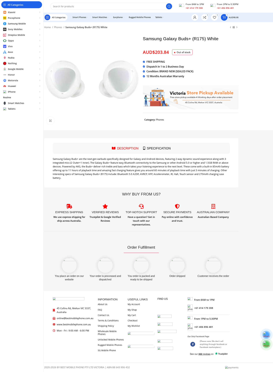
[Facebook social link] (192, 344)
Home (47, 27)
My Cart (132, 315)
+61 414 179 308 (194, 7)
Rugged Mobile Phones (110, 344)
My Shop (132, 309)
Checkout (132, 320)
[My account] (195, 17)
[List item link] (209, 308)
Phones (58, 27)
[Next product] (236, 27)
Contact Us (103, 315)
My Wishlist (134, 325)
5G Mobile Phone (107, 350)
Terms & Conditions (108, 320)
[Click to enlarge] (50, 121)
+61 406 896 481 (225, 7)
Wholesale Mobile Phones (107, 333)
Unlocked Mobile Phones (111, 339)
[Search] (169, 6)
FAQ (100, 309)
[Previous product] (230, 27)
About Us (102, 304)
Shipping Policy (106, 325)
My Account (134, 304)
